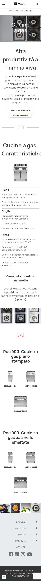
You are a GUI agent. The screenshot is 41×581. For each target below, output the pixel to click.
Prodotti (11, 11)
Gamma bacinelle (20, 115)
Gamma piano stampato (20, 110)
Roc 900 (19, 11)
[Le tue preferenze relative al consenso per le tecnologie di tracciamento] (4, 577)
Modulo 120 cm (20, 411)
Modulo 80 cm (31, 386)
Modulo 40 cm (10, 386)
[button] (38, 4)
